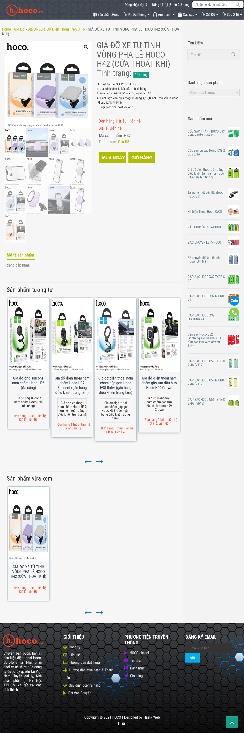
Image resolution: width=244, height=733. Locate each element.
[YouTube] (123, 724)
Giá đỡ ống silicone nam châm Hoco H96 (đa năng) (28, 383)
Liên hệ (74, 655)
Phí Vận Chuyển (79, 693)
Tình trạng (113, 73)
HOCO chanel (139, 653)
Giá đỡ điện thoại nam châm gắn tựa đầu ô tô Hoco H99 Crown (159, 383)
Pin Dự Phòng (137, 14)
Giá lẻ (102, 128)
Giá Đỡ (210, 14)
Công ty (74, 647)
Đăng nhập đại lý (136, 5)
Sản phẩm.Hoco (109, 14)
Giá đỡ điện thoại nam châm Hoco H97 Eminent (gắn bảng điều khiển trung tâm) (72, 385)
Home (6, 29)
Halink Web (151, 717)
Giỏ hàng (183, 5)
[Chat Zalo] (234, 304)
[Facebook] (118, 724)
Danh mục (137, 668)
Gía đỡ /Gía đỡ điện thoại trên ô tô (56, 29)
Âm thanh (164, 14)
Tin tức (135, 660)
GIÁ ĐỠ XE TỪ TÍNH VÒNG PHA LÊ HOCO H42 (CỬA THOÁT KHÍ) (28, 571)
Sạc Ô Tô (233, 14)
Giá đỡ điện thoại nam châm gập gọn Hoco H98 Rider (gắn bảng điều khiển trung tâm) (115, 385)
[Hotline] (234, 316)
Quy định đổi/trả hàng (85, 685)
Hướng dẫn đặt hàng (85, 662)
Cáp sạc (188, 14)
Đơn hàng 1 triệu (112, 120)
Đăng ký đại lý (161, 5)
